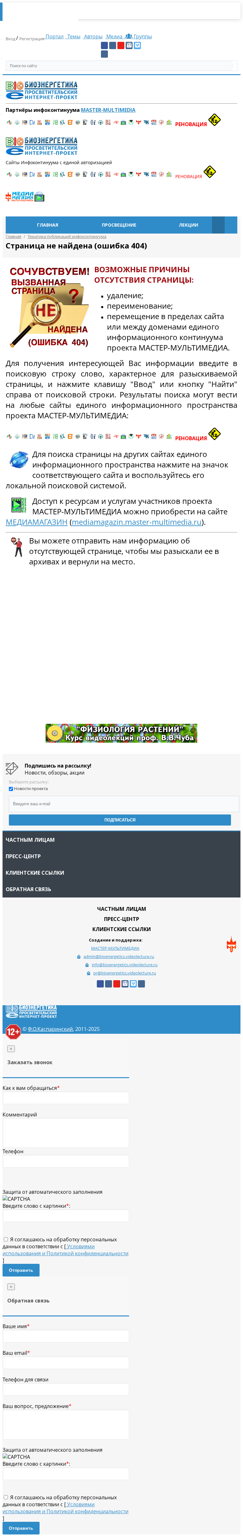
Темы (73, 36)
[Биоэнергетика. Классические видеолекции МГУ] (47, 124)
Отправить (21, 1270)
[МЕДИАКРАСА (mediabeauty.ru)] (116, 124)
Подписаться (119, 820)
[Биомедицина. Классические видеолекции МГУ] (62, 124)
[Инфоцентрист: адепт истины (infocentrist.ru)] (100, 124)
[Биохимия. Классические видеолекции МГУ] (40, 124)
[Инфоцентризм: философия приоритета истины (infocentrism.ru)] (93, 124)
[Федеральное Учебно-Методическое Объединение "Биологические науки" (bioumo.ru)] (131, 124)
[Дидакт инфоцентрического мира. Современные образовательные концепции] (78, 124)
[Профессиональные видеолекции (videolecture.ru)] (85, 124)
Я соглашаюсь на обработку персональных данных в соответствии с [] (65, 1250)
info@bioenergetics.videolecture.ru (125, 965)
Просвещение (119, 225)
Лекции (188, 225)
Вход (11, 39)
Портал (54, 36)
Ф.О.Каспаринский (50, 1029)
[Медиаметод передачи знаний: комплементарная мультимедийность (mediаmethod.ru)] (154, 124)
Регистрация (31, 39)
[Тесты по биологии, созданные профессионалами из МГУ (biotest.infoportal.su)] (169, 124)
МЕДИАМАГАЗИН (37, 522)
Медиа (114, 36)
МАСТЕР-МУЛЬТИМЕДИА (115, 948)
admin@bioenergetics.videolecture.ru (119, 956)
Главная (47, 225)
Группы (141, 36)
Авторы (93, 36)
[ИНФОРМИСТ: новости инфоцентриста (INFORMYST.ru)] (24, 124)
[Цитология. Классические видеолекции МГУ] (70, 124)
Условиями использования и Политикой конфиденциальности (65, 1250)
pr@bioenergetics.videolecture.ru (124, 973)
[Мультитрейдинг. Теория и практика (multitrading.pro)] (9, 124)
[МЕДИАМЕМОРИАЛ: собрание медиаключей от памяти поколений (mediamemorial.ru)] (161, 124)
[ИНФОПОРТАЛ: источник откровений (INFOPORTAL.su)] (32, 124)
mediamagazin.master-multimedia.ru (137, 522)
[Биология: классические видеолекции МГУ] (55, 124)
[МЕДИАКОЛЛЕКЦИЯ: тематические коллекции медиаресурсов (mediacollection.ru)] (108, 124)
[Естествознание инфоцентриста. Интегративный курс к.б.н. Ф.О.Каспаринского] (17, 124)
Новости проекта (31, 788)
